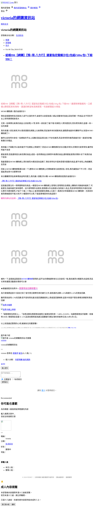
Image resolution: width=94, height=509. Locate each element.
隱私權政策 (60, 477)
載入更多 (5, 368)
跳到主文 (4, 24)
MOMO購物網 (27, 279)
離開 (13, 504)
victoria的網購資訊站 (18, 18)
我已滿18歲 (5, 504)
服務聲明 (69, 477)
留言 (20, 353)
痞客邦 (15, 353)
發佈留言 (5, 382)
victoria (3, 340)
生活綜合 (19, 35)
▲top (3, 364)
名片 (7, 45)
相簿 (7, 40)
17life (71, 327)
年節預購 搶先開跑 (22, 360)
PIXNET (29, 477)
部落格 (8, 43)
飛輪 (69, 327)
